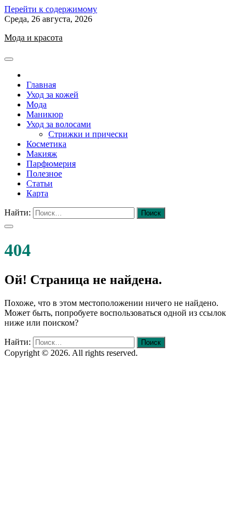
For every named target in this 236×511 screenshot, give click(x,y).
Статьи (39, 183)
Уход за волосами (58, 124)
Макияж (41, 153)
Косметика (46, 144)
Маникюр (44, 114)
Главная (41, 84)
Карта (37, 193)
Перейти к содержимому (50, 9)
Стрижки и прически (88, 134)
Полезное (44, 173)
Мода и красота (33, 37)
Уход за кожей (52, 94)
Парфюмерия (51, 163)
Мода (36, 104)
